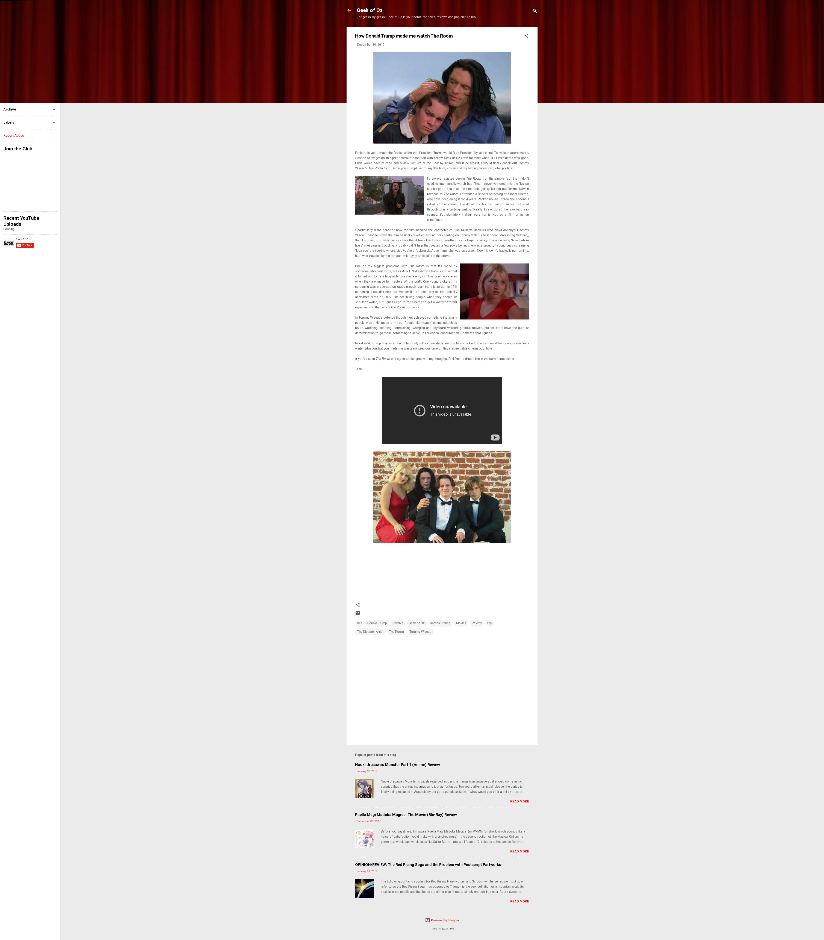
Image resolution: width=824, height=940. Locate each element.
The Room (396, 632)
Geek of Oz (370, 10)
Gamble (397, 623)
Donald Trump (377, 623)
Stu (489, 623)
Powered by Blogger (444, 920)
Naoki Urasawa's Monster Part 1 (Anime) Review (397, 764)
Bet (359, 623)
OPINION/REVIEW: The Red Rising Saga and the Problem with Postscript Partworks (428, 864)
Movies (461, 623)
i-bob (451, 928)
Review (477, 623)
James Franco (440, 623)
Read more (519, 801)
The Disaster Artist (370, 632)
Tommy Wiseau (420, 632)
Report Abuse (13, 135)
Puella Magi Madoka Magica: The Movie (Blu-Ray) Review (406, 814)
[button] (526, 36)
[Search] (535, 11)
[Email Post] (357, 614)
